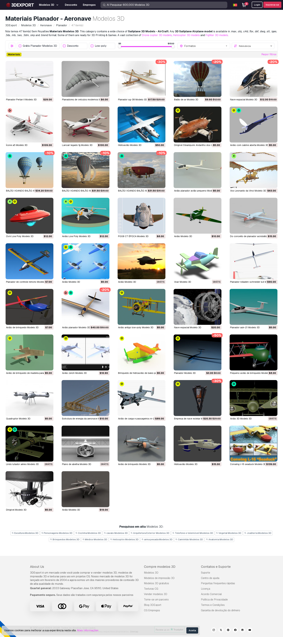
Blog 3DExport (152, 605)
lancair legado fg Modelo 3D (77, 145)
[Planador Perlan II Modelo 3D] (29, 79)
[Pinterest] (228, 630)
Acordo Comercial (211, 594)
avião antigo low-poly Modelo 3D (135, 327)
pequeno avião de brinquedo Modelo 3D (251, 373)
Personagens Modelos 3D (57, 533)
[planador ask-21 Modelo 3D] (253, 307)
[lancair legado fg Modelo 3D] (85, 124)
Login (257, 4)
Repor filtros (268, 54)
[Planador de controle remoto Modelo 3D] (29, 261)
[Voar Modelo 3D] (197, 261)
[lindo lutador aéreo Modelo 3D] (29, 444)
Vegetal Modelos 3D (229, 533)
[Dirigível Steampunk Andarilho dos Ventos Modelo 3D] (197, 124)
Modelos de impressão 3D (159, 578)
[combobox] (206, 46)
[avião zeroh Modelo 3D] (85, 352)
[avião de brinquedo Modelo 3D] (29, 307)
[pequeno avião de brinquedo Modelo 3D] (253, 352)
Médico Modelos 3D (95, 539)
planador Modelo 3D (185, 373)
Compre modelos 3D (159, 567)
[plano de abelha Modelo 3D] (85, 444)
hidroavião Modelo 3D (130, 145)
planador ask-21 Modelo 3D (245, 327)
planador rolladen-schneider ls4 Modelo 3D (253, 281)
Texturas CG (151, 588)
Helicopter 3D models (186, 35)
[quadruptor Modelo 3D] (29, 398)
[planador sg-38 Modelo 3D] (141, 79)
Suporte (205, 572)
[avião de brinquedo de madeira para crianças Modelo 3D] (29, 352)
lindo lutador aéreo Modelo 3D (22, 464)
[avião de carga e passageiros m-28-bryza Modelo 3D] (141, 398)
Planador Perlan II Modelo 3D (21, 99)
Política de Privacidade (214, 599)
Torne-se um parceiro (156, 599)
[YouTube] (249, 630)
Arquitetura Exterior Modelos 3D (151, 533)
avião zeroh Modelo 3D (74, 373)
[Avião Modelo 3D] (197, 216)
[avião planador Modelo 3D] (85, 307)
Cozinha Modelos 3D (89, 533)
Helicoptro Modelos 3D (125, 539)
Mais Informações (87, 630)
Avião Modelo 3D (183, 236)
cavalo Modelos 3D (117, 533)
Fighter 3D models (217, 35)
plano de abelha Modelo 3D (76, 464)
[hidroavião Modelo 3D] (141, 124)
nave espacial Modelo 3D (243, 99)
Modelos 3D (151, 572)
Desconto (72, 46)
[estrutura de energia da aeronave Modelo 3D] (85, 398)
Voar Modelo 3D (182, 281)
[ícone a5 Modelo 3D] (29, 124)
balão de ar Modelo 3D (186, 99)
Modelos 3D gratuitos (156, 583)
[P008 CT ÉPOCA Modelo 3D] (141, 216)
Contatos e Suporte (216, 567)
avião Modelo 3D (127, 281)
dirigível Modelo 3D (16, 509)
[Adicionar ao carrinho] (42, 92)
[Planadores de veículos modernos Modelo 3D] (85, 79)
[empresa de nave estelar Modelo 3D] (197, 398)
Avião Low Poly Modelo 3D (76, 236)
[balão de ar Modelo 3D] (197, 79)
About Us (37, 567)
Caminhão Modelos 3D (190, 539)
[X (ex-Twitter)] (221, 630)
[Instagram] (213, 630)
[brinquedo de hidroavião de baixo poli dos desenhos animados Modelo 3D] (141, 352)
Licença (205, 588)
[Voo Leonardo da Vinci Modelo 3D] (253, 170)
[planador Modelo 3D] (197, 352)
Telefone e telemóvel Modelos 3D (193, 533)
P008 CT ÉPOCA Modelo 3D (133, 236)
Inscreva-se (272, 4)
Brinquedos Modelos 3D (65, 539)
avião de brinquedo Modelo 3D (22, 327)
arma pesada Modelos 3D (158, 539)
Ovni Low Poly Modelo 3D (20, 236)
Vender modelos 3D (155, 594)
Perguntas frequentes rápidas (218, 583)
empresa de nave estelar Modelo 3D (193, 418)
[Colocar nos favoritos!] (49, 92)
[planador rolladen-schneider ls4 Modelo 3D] (253, 261)
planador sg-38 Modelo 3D (132, 99)
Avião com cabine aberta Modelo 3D (249, 145)
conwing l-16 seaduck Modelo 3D (248, 464)
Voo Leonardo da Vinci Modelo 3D (248, 190)
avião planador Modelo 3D (76, 327)
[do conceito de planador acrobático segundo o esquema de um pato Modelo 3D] (253, 216)
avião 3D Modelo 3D (241, 418)
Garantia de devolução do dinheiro (220, 610)
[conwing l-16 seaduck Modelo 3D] (253, 444)
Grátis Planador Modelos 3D (40, 46)
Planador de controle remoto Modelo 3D (27, 281)
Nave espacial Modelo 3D (187, 327)
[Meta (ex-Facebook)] (235, 630)
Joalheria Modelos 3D (258, 533)
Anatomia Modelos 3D (220, 539)
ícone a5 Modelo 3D (17, 145)
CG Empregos (152, 610)
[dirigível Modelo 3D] (29, 489)
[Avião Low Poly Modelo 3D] (85, 216)
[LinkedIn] (242, 630)
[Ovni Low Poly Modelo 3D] (29, 216)
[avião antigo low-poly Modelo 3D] (141, 307)
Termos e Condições (213, 605)
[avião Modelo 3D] (141, 261)
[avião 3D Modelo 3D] (253, 398)
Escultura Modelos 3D (26, 533)
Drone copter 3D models (157, 35)
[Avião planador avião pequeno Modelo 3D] (197, 170)
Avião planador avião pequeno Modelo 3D (196, 190)
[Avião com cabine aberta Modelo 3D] (253, 124)
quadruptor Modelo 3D (18, 418)
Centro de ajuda (210, 578)
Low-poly (100, 46)
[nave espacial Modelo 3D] (253, 79)
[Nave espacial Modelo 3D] (197, 307)
